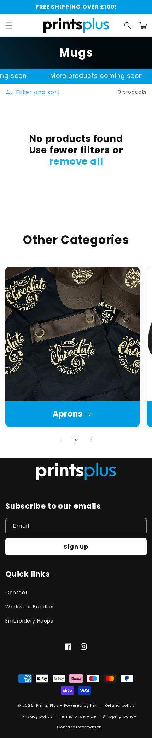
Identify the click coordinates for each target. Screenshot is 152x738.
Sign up (76, 547)
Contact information (79, 727)
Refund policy (120, 705)
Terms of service (77, 716)
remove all (76, 161)
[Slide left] (60, 440)
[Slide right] (91, 440)
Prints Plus (48, 705)
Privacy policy (37, 716)
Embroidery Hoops (29, 620)
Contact (16, 592)
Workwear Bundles (29, 606)
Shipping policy (119, 716)
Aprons (68, 414)
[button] (9, 25)
